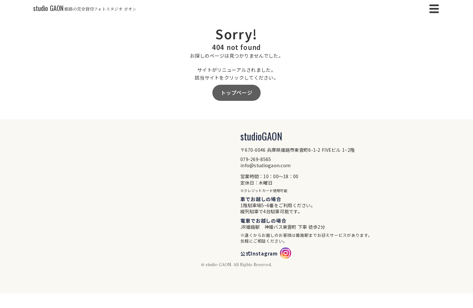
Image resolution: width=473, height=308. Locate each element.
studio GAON (48, 8)
